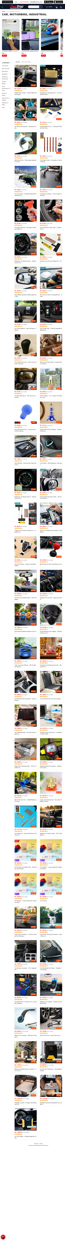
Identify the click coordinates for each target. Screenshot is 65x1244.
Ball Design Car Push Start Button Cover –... (51, 564)
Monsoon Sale (5, 68)
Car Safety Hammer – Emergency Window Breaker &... (25, 228)
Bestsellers (4, 74)
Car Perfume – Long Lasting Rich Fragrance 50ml (25, 901)
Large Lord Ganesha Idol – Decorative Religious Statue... (51, 800)
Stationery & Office (5, 103)
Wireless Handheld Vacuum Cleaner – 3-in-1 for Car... (25, 1069)
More (3, 107)
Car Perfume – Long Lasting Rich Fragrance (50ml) (51, 867)
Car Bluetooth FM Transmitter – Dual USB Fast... (25, 699)
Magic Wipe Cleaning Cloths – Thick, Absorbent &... (25, 766)
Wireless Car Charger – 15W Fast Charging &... (25, 1036)
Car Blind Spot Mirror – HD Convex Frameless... (25, 396)
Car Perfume (43, 900)
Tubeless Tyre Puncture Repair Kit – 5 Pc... (51, 261)
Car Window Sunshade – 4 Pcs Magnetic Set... (26, 968)
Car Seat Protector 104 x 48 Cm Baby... (50, 698)
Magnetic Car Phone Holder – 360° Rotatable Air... (51, 834)
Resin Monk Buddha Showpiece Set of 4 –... (25, 632)
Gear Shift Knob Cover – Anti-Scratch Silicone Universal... (25, 362)
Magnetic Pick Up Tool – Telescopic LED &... (51, 598)
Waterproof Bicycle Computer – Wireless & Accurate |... (51, 766)
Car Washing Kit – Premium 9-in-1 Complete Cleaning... (26, 1002)
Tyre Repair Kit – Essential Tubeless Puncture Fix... (26, 834)
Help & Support (8, 2)
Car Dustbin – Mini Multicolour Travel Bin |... (51, 463)
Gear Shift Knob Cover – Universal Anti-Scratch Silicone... (25, 430)
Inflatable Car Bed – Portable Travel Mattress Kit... (25, 1103)
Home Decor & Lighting (5, 99)
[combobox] (35, 7)
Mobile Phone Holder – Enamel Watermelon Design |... (26, 93)
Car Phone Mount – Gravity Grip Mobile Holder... (25, 564)
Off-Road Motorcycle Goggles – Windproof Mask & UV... (51, 632)
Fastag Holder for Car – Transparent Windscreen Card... (51, 127)
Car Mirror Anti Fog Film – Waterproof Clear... (25, 127)
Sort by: (18, 62)
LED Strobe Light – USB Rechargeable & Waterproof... (51, 329)
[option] (11, 38)
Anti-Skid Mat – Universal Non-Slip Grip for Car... (26, 463)
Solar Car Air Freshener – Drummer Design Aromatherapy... (26, 935)
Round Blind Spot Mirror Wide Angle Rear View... (25, 295)
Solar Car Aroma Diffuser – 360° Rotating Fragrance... (25, 665)
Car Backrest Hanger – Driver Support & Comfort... (51, 194)
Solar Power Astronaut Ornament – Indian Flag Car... (51, 935)
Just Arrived (5, 65)
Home (3, 11)
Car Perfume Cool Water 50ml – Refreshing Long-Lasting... (26, 867)
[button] (2, 7)
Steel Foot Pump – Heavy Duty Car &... (50, 1035)
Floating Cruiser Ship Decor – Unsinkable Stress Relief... (51, 733)
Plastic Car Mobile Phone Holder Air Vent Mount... (51, 531)
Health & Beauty (4, 82)
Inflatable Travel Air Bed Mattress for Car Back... (51, 1103)
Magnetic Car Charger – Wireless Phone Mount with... (51, 1002)
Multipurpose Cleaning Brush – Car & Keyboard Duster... (51, 93)
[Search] (40, 7)
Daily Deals (5, 71)
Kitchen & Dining (4, 94)
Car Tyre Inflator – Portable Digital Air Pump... (25, 1137)
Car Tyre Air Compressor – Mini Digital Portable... (51, 1069)
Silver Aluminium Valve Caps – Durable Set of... (50, 228)
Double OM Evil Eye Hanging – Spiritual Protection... (50, 430)
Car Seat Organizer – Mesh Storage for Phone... (25, 329)
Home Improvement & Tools (6, 88)
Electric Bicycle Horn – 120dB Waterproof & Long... (26, 800)
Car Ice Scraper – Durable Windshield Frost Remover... (25, 194)
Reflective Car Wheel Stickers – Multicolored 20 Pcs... (25, 261)
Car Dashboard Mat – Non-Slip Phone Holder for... (25, 733)
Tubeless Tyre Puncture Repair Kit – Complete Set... (25, 531)
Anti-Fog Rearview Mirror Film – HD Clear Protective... (51, 497)
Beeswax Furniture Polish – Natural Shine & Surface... (51, 362)
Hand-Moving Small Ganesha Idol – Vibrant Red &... (51, 665)
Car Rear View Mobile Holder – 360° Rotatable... (25, 598)
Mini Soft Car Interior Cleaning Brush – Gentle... (51, 295)
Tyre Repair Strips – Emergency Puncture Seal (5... (51, 160)
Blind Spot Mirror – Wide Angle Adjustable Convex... (25, 160)
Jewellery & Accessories (5, 77)
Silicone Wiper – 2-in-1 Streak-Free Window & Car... (51, 396)
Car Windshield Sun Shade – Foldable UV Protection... (51, 968)
